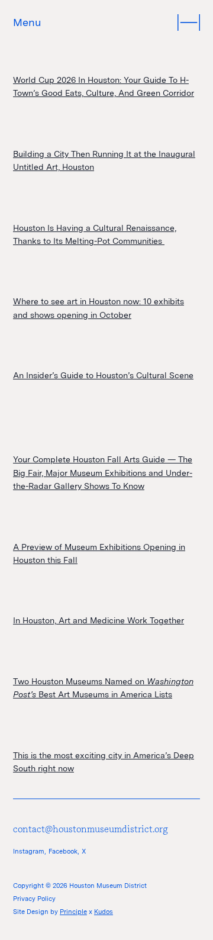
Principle (73, 911)
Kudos (103, 911)
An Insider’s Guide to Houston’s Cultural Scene (103, 375)
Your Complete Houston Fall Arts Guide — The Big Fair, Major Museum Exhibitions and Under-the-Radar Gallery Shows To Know (102, 473)
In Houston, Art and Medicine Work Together (98, 620)
